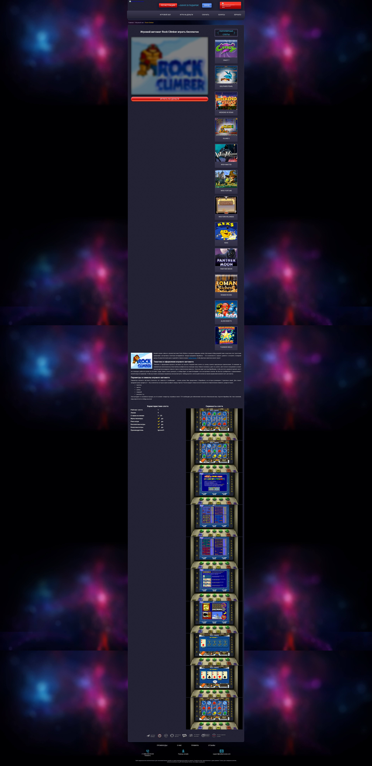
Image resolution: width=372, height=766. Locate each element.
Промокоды (162, 745)
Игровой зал (165, 15)
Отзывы (211, 745)
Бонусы (221, 15)
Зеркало (237, 15)
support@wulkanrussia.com (221, 754)
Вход (207, 5)
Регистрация (168, 5)
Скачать (205, 15)
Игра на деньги (186, 15)
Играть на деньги (169, 99)
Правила (195, 745)
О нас (179, 745)
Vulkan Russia (192, 358)
